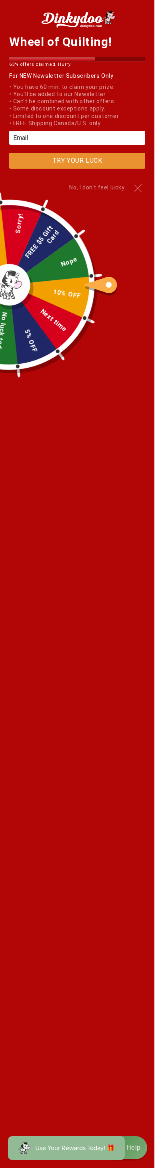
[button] (125, 1147)
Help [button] (133, 1147)
